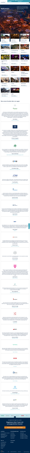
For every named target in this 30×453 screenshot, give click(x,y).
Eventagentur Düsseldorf (24, 436)
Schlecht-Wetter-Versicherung (3, 445)
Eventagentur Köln (23, 434)
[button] (27, 3)
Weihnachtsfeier (13, 435)
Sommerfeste (13, 434)
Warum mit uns (3, 443)
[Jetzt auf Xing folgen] (12, 442)
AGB (8, 451)
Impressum (19, 451)
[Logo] (3, 2)
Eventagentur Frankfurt (23, 435)
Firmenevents (13, 436)
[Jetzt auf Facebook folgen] (11, 442)
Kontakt (2, 448)
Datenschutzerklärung (13, 451)
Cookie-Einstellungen (26, 451)
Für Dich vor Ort (23, 431)
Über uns (2, 440)
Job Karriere (2, 446)
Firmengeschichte (3, 442)
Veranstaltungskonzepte (15, 431)
